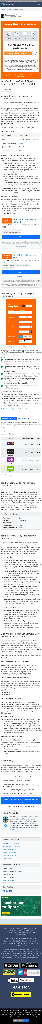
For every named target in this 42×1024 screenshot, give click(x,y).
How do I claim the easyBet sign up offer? (17, 781)
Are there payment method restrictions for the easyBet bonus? (18, 785)
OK (27, 1021)
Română (19, 943)
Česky (5, 943)
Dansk (36, 943)
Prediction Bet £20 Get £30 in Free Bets (26, 220)
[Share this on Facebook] (7, 891)
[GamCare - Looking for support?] (13, 981)
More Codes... (7, 858)
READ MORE (18, 1021)
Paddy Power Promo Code (11, 846)
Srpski (18, 945)
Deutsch (25, 941)
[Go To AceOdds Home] (7, 4)
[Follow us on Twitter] (20, 974)
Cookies (19, 930)
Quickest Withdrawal (8, 434)
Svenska (30, 943)
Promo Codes (8, 9)
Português (11, 941)
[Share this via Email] (10, 891)
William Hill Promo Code (11, 843)
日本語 (37, 941)
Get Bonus (21, 237)
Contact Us (19, 928)
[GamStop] (21, 988)
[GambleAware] (26, 981)
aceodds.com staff (16, 74)
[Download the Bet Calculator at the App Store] (11, 966)
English (4, 941)
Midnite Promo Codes (10, 855)
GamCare (32, 932)
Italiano (31, 941)
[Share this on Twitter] (4, 891)
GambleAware (21, 935)
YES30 (37, 103)
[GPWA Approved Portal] (9, 974)
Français (24, 945)
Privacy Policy (11, 930)
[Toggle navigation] (38, 4)
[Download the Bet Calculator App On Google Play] (29, 966)
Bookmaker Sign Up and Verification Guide (15, 409)
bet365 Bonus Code (9, 849)
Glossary (25, 932)
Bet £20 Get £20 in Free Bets (24, 256)
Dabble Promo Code (9, 852)
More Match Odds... (9, 880)
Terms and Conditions (13, 932)
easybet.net (16, 245)
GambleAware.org (22, 246)
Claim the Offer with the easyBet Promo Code (21, 800)
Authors (34, 928)
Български (11, 943)
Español (18, 941)
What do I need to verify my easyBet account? (18, 790)
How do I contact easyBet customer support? (18, 793)
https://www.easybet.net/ (8, 475)
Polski (25, 943)
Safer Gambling (28, 930)
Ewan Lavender (10, 15)
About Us (27, 928)
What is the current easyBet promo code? (17, 777)
